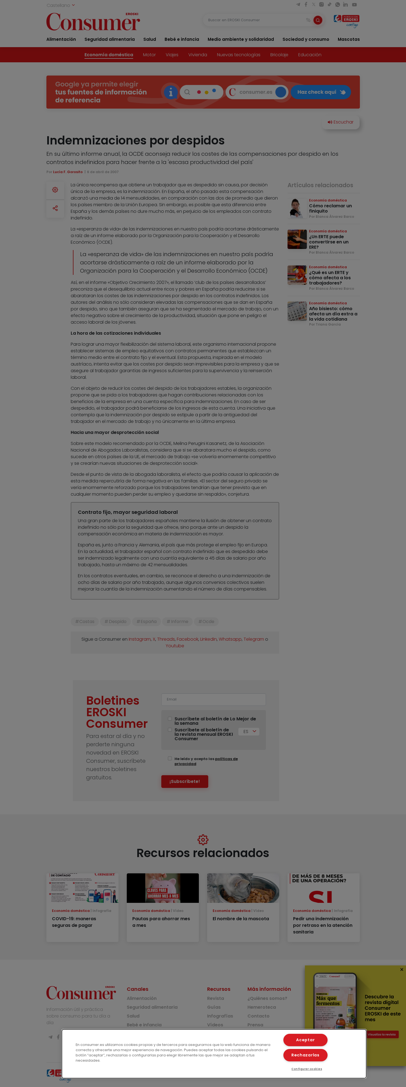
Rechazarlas (305, 1055)
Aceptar (305, 1040)
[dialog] (214, 1053)
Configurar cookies (306, 1069)
